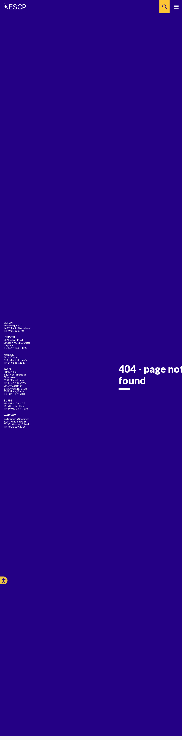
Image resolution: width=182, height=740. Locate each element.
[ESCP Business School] (13, 6)
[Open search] (164, 6)
